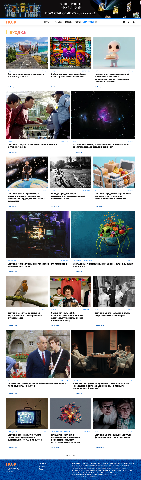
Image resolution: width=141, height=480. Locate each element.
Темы (41, 469)
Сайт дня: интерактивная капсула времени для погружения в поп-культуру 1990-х (37, 265)
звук (9, 310)
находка (54, 71)
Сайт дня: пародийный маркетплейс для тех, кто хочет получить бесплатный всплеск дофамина (113, 196)
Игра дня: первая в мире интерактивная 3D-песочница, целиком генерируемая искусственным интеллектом (66, 439)
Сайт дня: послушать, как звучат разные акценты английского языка (32, 145)
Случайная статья (96, 22)
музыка (54, 310)
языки (10, 141)
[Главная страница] (11, 22)
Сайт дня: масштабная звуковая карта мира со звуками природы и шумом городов (25, 315)
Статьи (47, 22)
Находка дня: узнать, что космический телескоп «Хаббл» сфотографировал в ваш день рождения (101, 145)
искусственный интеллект (82, 261)
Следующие (70, 455)
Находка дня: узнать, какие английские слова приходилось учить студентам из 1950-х (37, 384)
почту (111, 472)
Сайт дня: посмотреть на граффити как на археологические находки (68, 75)
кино (96, 310)
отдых (10, 71)
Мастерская (88, 22)
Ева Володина (12, 87)
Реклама (42, 464)
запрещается (76, 470)
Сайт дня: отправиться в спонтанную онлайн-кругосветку (26, 75)
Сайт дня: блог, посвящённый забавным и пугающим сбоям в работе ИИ (103, 265)
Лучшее (58, 22)
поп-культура (12, 261)
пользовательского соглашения (106, 474)
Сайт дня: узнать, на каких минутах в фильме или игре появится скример (113, 436)
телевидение (12, 432)
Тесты (78, 22)
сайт (96, 71)
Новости (68, 22)
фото (74, 141)
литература (77, 380)
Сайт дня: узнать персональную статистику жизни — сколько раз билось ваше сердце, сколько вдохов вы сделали (26, 197)
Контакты (43, 466)
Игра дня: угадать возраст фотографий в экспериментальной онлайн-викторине (68, 196)
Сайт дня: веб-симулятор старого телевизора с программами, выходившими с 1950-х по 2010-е (25, 437)
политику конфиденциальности (82, 476)
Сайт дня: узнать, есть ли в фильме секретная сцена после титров (112, 314)
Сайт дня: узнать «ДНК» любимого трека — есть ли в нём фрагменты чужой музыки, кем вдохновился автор (67, 317)
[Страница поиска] (134, 22)
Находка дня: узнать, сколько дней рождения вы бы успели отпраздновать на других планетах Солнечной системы (112, 78)
